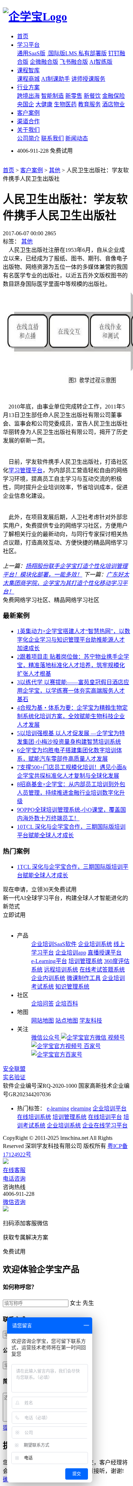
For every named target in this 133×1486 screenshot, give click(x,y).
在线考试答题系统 (102, 970)
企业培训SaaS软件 (54, 944)
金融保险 (113, 96)
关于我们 (28, 130)
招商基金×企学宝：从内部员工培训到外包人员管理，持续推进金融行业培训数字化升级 (71, 792)
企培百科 (66, 1004)
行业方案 (28, 87)
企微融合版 (44, 62)
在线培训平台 (105, 1117)
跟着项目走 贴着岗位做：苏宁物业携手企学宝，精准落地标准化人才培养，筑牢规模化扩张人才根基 (73, 665)
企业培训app (70, 953)
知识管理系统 (72, 987)
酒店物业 (113, 104)
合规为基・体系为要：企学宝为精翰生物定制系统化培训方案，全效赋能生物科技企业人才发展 (72, 716)
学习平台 (28, 45)
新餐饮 (92, 96)
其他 (54, 170)
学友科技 (90, 1021)
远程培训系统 (61, 970)
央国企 (25, 104)
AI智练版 (100, 62)
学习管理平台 (26, 470)
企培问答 (42, 1004)
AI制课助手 (55, 79)
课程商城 (28, 79)
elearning (81, 1108)
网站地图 (42, 1021)
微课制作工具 (84, 978)
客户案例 (28, 113)
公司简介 (28, 138)
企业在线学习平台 (105, 1125)
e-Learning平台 (49, 961)
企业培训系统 (95, 944)
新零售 (73, 96)
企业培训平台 (110, 1108)
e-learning (58, 1108)
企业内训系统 (48, 978)
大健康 (43, 104)
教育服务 (89, 104)
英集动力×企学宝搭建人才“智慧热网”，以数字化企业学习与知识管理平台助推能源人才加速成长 (73, 639)
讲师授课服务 (88, 79)
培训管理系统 (85, 961)
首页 (22, 36)
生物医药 (65, 104)
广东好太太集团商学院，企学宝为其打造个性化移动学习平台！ (66, 583)
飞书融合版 (74, 62)
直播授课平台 (105, 953)
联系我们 (52, 138)
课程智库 (28, 70)
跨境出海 (28, 96)
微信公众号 (46, 1038)
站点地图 (66, 1021)
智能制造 (52, 96)
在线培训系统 (34, 1117)
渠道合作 (28, 121)
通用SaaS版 (31, 53)
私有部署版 (92, 53)
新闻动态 (76, 138)
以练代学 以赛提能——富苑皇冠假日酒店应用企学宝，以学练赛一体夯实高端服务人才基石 (73, 690)
